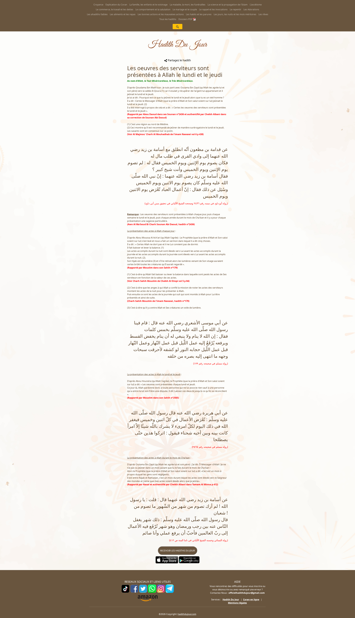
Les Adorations (251, 9)
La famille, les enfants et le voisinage (148, 4)
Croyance (98, 4)
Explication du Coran (116, 4)
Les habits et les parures (198, 14)
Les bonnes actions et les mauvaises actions (161, 14)
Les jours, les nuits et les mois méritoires (235, 14)
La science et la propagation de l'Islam (228, 4)
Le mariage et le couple (185, 9)
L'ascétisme (256, 4)
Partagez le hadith (179, 60)
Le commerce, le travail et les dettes (114, 9)
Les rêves (263, 14)
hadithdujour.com (187, 614)
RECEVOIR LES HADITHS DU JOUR (177, 550)
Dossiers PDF (185, 19)
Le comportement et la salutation (152, 9)
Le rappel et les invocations (213, 9)
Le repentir (235, 9)
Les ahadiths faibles (97, 14)
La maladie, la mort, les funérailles (187, 4)
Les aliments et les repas (122, 14)
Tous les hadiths (167, 19)
